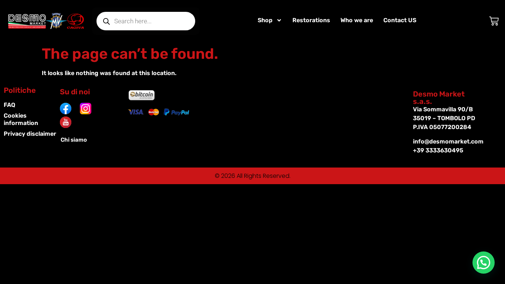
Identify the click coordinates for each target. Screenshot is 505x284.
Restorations (311, 20)
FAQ (9, 104)
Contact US (399, 20)
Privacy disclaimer (30, 133)
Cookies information (21, 119)
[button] (483, 262)
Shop (265, 20)
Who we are (356, 20)
